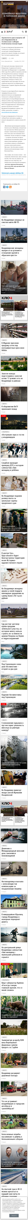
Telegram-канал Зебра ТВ (12, 173)
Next (26, 309)
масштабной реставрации (10, 112)
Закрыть (14, 1215)
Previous (2, 309)
